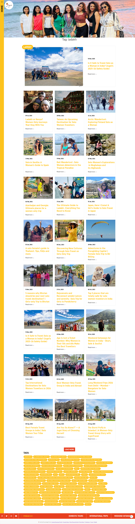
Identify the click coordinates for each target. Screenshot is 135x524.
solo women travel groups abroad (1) (95, 486)
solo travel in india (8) (46, 486)
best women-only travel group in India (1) (35, 459)
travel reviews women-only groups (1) (50, 492)
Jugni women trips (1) (46, 474)
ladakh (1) (84, 474)
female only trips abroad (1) (104, 462)
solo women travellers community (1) (73, 489)
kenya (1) (61, 474)
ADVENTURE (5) (28, 456)
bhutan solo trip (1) (54, 459)
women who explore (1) (51, 501)
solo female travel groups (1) (68, 483)
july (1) (55, 474)
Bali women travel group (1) (58, 456)
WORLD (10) (88, 504)
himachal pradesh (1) (30, 468)
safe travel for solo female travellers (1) (58, 480)
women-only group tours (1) (67, 501)
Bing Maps (81, 522)
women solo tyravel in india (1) (51, 498)
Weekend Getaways (123, 516)
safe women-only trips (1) (96, 480)
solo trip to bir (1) (59, 486)
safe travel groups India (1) (79, 480)
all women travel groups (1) (41, 456)
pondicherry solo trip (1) (81, 477)
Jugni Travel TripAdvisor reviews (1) (103, 471)
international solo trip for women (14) (35, 471)
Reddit (95, 522)
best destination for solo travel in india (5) (79, 456)
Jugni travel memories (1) (70, 471)
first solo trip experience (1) (32, 465)
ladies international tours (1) (97, 474)
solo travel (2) (102, 483)
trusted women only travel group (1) (85, 492)
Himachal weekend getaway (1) (46, 468)
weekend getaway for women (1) (105, 492)
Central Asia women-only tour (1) (70, 459)
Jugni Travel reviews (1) (85, 471)
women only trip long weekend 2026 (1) (89, 495)
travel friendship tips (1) (31, 492)
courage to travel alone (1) (32, 462)
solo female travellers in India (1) (87, 483)
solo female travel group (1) (50, 483)
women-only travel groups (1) (53, 504)
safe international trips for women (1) (35, 480)
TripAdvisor (87, 522)
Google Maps (66, 522)
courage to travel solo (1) (48, 462)
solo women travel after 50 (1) (74, 486)
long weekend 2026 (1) (30, 477)
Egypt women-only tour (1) (65, 462)
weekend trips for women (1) (32, 495)
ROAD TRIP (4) (93, 477)
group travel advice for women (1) (73, 465)
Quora (92, 522)
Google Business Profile (57, 522)
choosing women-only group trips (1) (91, 459)
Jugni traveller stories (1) (31, 474)
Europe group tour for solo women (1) (84, 462)
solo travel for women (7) (31, 486)
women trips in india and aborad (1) (34, 501)
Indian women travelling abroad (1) (90, 468)
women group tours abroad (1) (50, 495)
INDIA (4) (77, 468)
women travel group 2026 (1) (85, 498)
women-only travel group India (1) (33, 504)
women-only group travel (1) (84, 501)
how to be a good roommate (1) (64, 468)
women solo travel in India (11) (32, 498)
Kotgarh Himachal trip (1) (73, 474)
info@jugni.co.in (27, 516)
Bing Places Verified (74, 522)
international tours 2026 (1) (54, 471)
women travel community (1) (68, 498)
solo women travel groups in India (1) (34, 489)
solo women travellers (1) (53, 489)
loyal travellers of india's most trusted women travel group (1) (55, 477)
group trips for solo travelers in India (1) (95, 465)
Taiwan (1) (87, 489)
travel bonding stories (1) (99, 489)
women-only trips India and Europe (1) (73, 504)
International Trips (98, 516)
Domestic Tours (76, 516)
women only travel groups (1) (68, 495)
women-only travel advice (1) (102, 501)
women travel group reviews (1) (103, 498)
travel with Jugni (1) (67, 492)
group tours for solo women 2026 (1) (51, 465)
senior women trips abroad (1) (32, 483)
